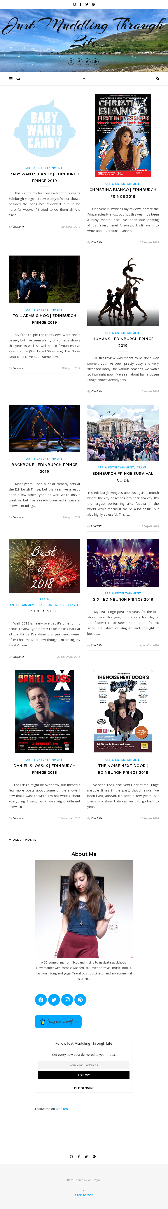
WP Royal (94, 1180)
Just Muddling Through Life (84, 33)
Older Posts (24, 839)
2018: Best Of (44, 611)
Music (60, 605)
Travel (142, 467)
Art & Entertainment (44, 168)
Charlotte (18, 226)
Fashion (46, 605)
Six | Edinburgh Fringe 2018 (123, 599)
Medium (62, 1108)
